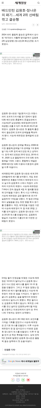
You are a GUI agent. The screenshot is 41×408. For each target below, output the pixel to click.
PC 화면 (20, 386)
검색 (38, 3)
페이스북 (18, 380)
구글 (13, 380)
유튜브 (28, 380)
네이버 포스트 (23, 380)
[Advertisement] (20, 88)
